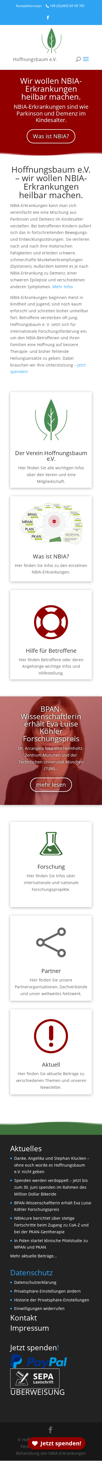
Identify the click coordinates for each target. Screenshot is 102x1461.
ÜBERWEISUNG (37, 1392)
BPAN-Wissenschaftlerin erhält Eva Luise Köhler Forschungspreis (51, 724)
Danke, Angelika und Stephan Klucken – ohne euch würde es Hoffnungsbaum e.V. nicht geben (51, 1165)
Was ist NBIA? (51, 136)
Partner (51, 971)
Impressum (29, 1328)
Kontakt (23, 1318)
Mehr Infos (62, 286)
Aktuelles (26, 1148)
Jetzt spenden (33, 1347)
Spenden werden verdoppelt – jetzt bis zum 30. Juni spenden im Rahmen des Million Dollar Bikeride (51, 1187)
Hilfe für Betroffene (51, 650)
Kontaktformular (29, 5)
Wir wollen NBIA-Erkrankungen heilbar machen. (51, 88)
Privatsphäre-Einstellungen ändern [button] (47, 1291)
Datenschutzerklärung (35, 1282)
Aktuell (51, 1064)
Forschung (51, 866)
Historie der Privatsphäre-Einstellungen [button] (51, 1300)
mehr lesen (51, 784)
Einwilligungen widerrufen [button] (39, 1308)
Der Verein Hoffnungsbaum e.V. (51, 455)
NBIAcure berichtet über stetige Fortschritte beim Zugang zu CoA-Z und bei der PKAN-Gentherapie (51, 1224)
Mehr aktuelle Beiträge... (33, 1256)
